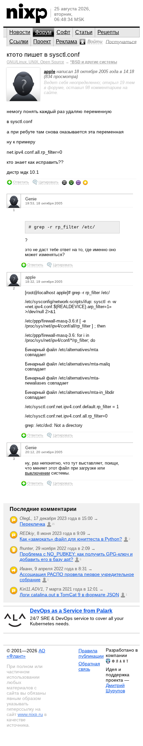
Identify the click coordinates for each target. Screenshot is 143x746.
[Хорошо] (78, 182)
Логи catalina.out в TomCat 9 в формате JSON (69, 594)
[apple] (23, 99)
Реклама (66, 41)
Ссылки (18, 41)
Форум (43, 32)
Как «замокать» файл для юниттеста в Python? (71, 539)
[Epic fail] (64, 182)
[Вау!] (85, 182)
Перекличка (32, 524)
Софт (63, 32)
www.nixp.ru (30, 714)
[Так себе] (71, 182)
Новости (19, 32)
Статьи (83, 32)
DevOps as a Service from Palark (71, 611)
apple (49, 71)
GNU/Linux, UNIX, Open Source (35, 62)
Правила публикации (91, 653)
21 (53, 524)
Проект (42, 41)
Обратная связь (89, 666)
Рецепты (108, 32)
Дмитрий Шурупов (115, 688)
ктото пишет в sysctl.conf (43, 54)
